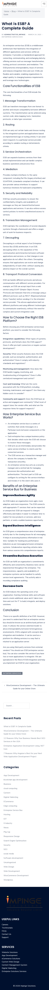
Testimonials (7, 928)
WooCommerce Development (16, 875)
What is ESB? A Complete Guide (17, 726)
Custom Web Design (10, 961)
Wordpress (8, 880)
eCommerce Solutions (11, 958)
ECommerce (9, 801)
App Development (11, 775)
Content (7, 793)
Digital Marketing (11, 797)
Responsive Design (12, 836)
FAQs (4, 931)
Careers (5, 924)
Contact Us (6, 934)
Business (7, 784)
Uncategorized (10, 862)
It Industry (8, 823)
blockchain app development (15, 779)
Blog (14, 11)
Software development (13, 858)
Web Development (12, 871)
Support (5, 937)
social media (9, 853)
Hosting (7, 814)
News (6, 827)
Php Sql (7, 832)
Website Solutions (10, 952)
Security (7, 845)
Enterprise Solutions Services (14, 971)
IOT (5, 819)
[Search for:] (17, 706)
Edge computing (10, 806)
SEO (5, 849)
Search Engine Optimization (15, 840)
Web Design (9, 866)
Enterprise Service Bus (12, 37)
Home (6, 11)
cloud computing (10, 788)
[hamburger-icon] (44, 4)
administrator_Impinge (14, 35)
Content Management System (14, 965)
